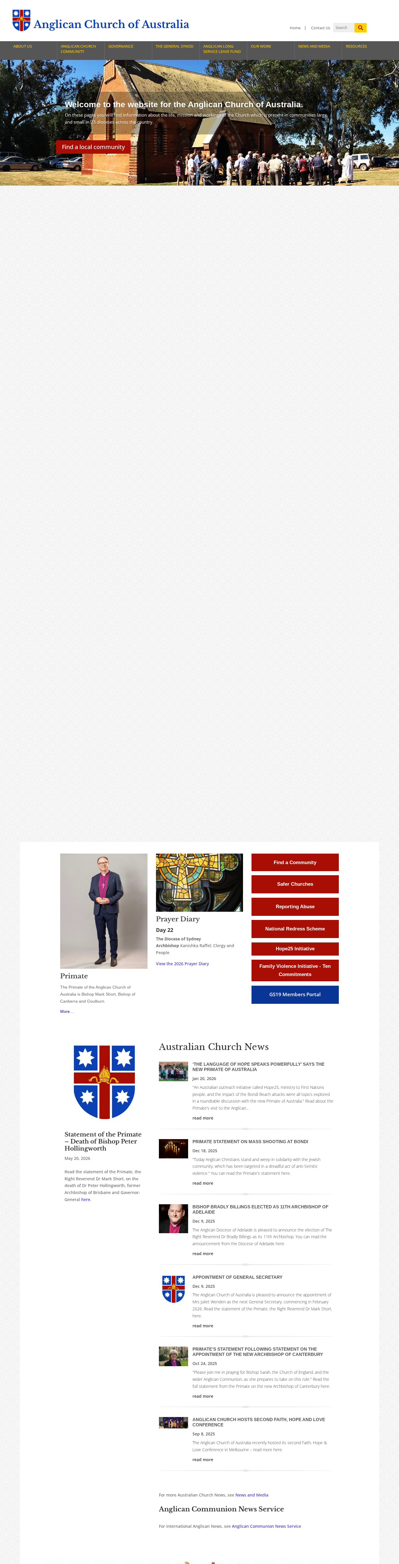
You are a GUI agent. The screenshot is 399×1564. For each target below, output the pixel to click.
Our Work (261, 46)
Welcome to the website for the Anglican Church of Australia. (184, 104)
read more (202, 1118)
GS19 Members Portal (295, 994)
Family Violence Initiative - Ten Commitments (295, 970)
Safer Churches (295, 884)
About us (22, 46)
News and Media (314, 46)
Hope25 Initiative (295, 948)
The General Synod (174, 46)
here (85, 1199)
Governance (120, 46)
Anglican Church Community (78, 49)
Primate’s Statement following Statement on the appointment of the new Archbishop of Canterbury (257, 1352)
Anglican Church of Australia (111, 24)
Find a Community (295, 862)
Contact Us (320, 27)
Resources (356, 46)
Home (295, 27)
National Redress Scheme (295, 929)
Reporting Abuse (295, 906)
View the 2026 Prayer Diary (182, 963)
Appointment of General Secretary (237, 1277)
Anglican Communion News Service (266, 1526)
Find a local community (93, 147)
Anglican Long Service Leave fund (222, 49)
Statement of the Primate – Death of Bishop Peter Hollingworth (103, 1141)
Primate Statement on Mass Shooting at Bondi (250, 1141)
